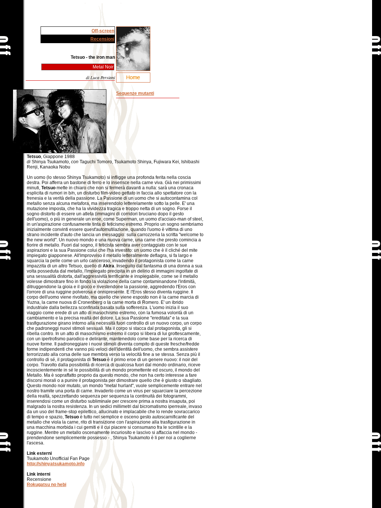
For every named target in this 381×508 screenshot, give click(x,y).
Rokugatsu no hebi (46, 484)
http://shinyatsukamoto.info (55, 463)
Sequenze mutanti (135, 93)
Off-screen (103, 30)
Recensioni (102, 39)
